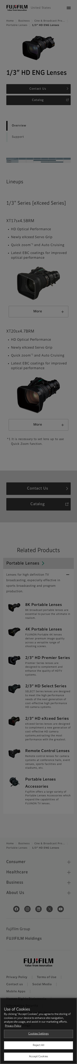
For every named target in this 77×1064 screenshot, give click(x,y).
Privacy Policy (13, 1026)
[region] (38, 1031)
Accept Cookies (38, 1056)
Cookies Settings (38, 1034)
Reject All (38, 1045)
